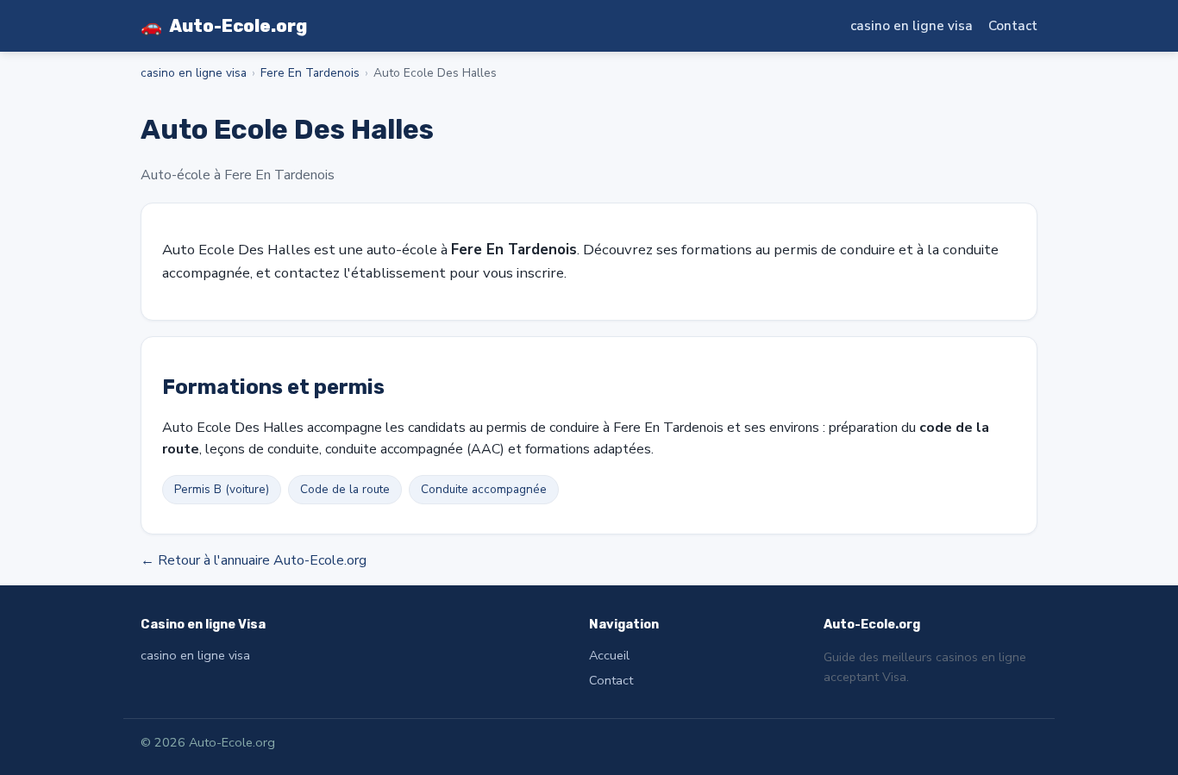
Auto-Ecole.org (224, 26)
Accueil (609, 655)
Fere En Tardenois (310, 73)
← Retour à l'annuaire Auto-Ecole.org (254, 560)
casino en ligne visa (911, 25)
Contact (1012, 25)
